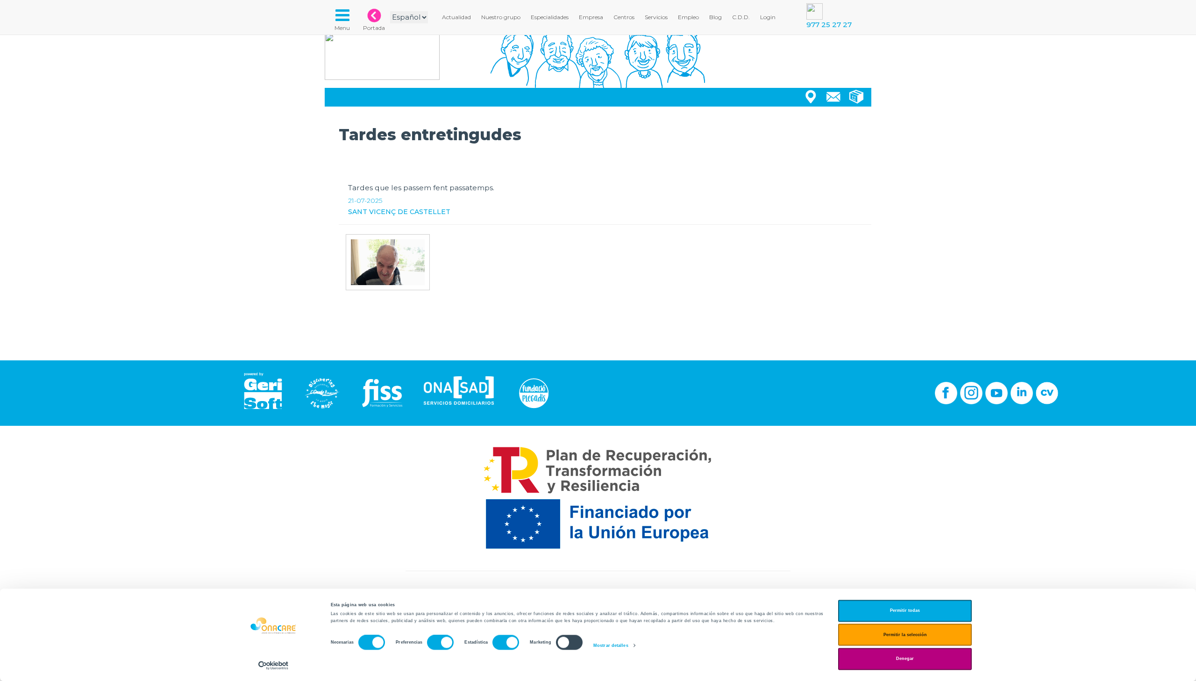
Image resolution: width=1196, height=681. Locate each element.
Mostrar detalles (610, 645)
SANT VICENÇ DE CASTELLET (399, 212)
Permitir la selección (905, 634)
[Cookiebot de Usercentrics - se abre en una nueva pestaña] (273, 665)
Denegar (905, 659)
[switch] (440, 642)
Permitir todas (905, 611)
